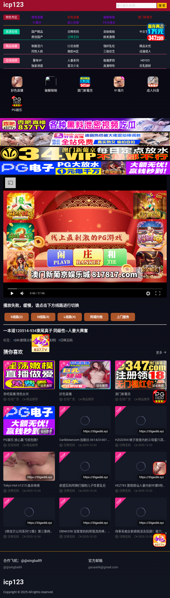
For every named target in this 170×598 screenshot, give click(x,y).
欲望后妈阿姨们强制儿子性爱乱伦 (82, 485)
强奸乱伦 (109, 46)
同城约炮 (96, 317)
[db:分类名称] (47, 340)
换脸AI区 (73, 51)
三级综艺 (109, 51)
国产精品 (37, 31)
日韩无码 (73, 37)
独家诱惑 (37, 65)
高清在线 (11, 31)
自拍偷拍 (109, 31)
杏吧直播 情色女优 (16, 394)
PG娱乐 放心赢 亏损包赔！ (21, 440)
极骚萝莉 (109, 60)
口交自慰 (73, 46)
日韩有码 (73, 31)
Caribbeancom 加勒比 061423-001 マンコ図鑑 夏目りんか (99, 440)
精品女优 (145, 46)
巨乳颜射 (145, 65)
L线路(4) (70, 317)
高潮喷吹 (109, 65)
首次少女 (73, 65)
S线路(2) (17, 317)
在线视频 (11, 60)
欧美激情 (109, 37)
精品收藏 (11, 46)
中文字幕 (145, 31)
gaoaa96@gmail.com (103, 567)
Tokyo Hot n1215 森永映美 (21, 485)
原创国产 (37, 37)
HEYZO (145, 60)
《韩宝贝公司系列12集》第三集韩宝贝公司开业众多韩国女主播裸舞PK (52, 531)
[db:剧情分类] (24, 340)
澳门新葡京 (123, 394)
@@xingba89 (12, 567)
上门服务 (123, 317)
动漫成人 (145, 51)
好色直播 (65, 394)
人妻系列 (73, 60)
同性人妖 (37, 51)
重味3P (37, 60)
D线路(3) (43, 317)
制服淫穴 (37, 46)
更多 (159, 352)
